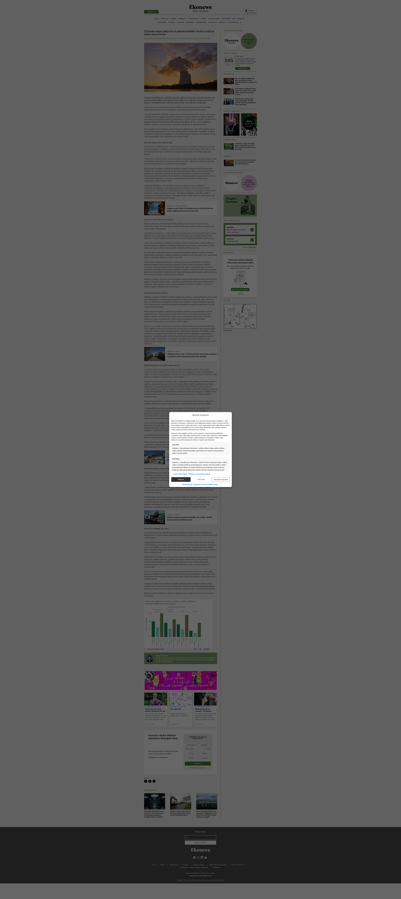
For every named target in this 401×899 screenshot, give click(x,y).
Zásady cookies (187, 484)
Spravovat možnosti (221, 479)
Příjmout (181, 479)
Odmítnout (201, 479)
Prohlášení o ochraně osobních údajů (205, 484)
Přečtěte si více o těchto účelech (199, 474)
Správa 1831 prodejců (180, 474)
